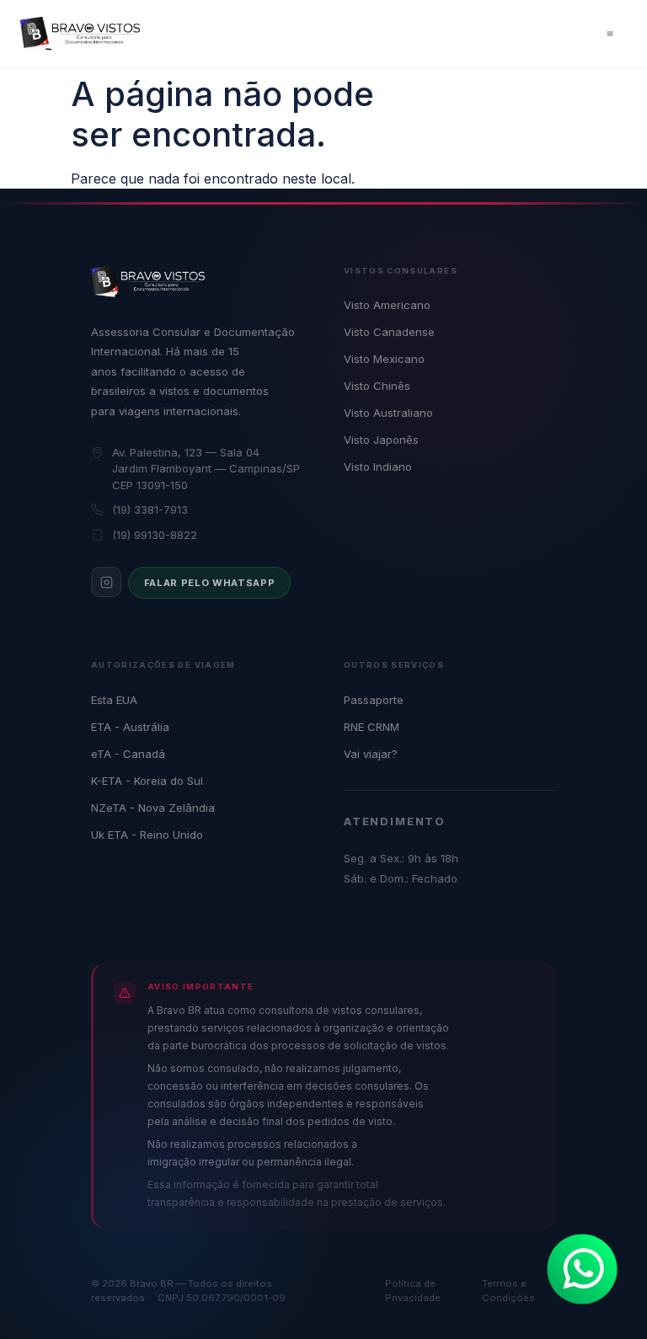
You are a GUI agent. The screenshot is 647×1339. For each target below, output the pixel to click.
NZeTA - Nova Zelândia (153, 807)
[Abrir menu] (610, 34)
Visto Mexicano (384, 358)
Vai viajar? (371, 753)
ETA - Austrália (130, 727)
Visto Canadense (389, 332)
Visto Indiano (378, 466)
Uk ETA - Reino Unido (147, 834)
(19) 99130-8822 (154, 534)
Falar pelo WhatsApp (209, 583)
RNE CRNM (371, 727)
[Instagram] (106, 582)
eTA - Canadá (128, 753)
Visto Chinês (377, 385)
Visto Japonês (381, 439)
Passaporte (374, 700)
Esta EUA (114, 700)
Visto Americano (387, 305)
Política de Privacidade (413, 1291)
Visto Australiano (388, 412)
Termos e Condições (508, 1291)
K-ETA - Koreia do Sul (147, 780)
